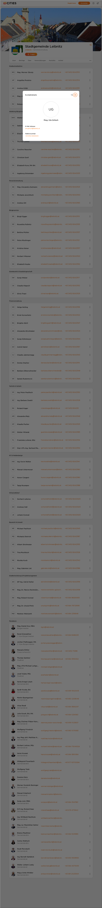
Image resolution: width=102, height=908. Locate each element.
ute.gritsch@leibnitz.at (32, 128)
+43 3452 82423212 (31, 136)
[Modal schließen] (51, 454)
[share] (72, 94)
